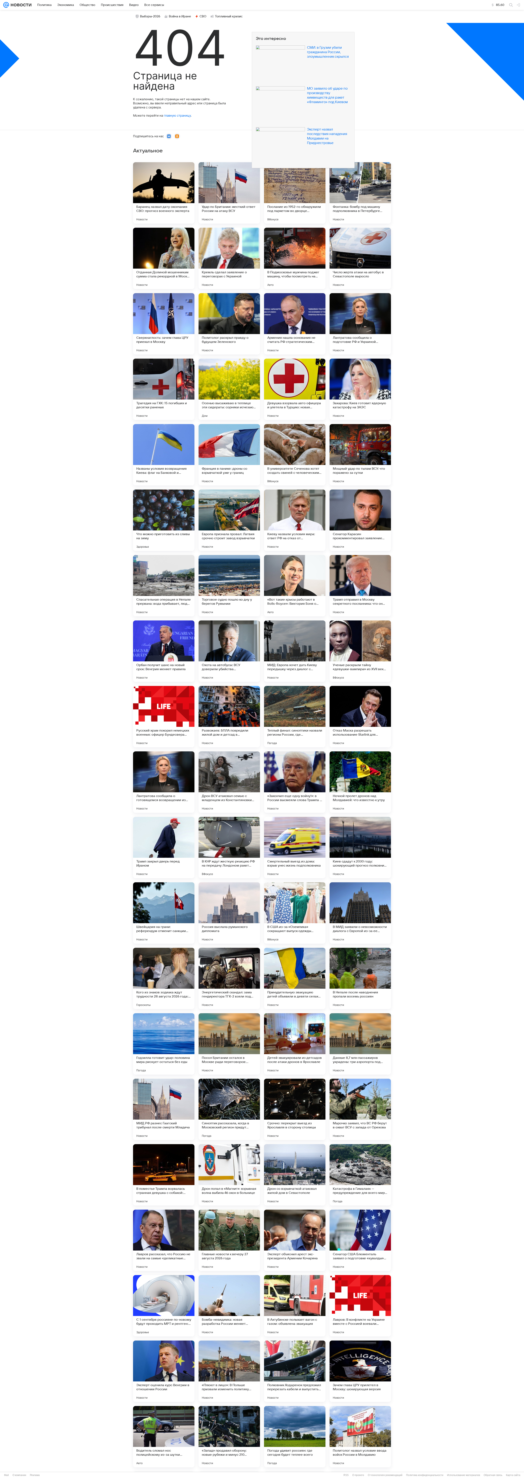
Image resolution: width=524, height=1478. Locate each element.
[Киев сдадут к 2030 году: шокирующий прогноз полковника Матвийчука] (360, 847)
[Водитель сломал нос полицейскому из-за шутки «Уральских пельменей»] (163, 1436)
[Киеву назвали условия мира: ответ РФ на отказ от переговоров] (294, 520)
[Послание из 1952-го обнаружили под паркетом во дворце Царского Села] (294, 193)
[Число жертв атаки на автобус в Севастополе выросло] (360, 258)
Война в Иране (180, 16)
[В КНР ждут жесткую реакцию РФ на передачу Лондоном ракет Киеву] (229, 847)
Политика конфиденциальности (424, 1475)
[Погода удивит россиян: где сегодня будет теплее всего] (294, 1436)
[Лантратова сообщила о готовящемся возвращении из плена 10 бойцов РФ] (163, 782)
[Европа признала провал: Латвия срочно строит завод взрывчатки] (229, 520)
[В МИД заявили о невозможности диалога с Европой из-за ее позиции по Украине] (360, 913)
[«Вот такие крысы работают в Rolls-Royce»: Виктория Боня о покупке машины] (294, 585)
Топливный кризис (229, 16)
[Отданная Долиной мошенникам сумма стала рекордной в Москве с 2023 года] (163, 258)
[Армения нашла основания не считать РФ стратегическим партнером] (294, 324)
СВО (203, 16)
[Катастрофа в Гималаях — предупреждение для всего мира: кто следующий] (360, 1175)
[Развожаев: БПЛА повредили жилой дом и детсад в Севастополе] (229, 716)
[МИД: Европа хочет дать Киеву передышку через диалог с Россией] (294, 651)
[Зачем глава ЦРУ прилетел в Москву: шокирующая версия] (360, 1371)
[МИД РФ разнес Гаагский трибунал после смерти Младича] (163, 1109)
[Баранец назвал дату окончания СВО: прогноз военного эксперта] (163, 193)
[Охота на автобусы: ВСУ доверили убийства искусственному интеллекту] (229, 651)
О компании (19, 1475)
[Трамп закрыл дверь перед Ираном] (163, 847)
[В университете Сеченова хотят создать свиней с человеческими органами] (294, 454)
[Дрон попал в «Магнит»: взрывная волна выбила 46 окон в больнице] (229, 1175)
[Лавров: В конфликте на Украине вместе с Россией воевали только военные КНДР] (360, 1305)
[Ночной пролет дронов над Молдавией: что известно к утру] (360, 782)
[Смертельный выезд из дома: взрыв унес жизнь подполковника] (294, 847)
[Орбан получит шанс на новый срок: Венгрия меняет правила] (163, 651)
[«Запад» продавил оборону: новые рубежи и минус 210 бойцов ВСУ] (229, 1436)
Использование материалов (463, 1475)
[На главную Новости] (20, 5)
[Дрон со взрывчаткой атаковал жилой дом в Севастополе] (294, 1175)
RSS (346, 1475)
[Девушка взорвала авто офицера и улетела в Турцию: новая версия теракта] (294, 389)
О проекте (358, 1475)
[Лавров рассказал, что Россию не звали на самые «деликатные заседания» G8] (163, 1240)
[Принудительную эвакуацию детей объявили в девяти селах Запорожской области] (294, 978)
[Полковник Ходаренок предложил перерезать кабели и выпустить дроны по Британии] (294, 1371)
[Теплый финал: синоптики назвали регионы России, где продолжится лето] (294, 716)
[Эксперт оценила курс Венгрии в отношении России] (163, 1371)
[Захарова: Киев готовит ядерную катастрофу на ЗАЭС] (360, 389)
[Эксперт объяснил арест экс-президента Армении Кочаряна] (294, 1240)
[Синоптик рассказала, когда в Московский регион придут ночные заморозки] (229, 1109)
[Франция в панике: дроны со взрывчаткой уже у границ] (229, 454)
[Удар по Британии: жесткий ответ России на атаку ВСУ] (229, 193)
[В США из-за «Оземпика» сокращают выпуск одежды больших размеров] (294, 913)
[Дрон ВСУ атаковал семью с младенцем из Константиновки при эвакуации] (229, 782)
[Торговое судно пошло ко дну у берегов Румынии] (229, 585)
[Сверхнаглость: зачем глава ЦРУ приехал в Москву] (163, 324)
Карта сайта (513, 1475)
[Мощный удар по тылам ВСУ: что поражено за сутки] (360, 454)
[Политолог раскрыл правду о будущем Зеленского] (229, 324)
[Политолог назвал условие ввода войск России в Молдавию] (360, 1436)
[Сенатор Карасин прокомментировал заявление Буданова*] (360, 520)
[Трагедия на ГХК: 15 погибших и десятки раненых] (163, 389)
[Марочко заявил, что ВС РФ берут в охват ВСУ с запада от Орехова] (360, 1109)
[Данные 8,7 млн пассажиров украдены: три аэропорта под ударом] (360, 1044)
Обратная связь (493, 1475)
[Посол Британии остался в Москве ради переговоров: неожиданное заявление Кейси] (229, 1044)
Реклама (35, 1475)
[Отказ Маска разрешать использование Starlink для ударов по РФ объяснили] (360, 716)
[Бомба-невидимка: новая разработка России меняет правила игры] (229, 1305)
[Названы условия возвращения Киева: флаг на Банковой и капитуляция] (163, 454)
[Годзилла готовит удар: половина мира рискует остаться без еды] (163, 1044)
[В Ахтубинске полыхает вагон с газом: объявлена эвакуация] (294, 1305)
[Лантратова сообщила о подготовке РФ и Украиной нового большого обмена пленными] (360, 324)
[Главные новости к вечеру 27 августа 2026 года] (229, 1240)
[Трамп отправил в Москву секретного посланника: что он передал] (360, 585)
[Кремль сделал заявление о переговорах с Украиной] (229, 258)
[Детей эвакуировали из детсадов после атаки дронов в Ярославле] (294, 1044)
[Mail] (6, 5)
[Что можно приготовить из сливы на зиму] (163, 520)
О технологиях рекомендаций (385, 1475)
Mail (6, 1475)
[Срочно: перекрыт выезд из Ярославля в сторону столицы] (294, 1109)
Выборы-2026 (150, 16)
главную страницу (177, 115)
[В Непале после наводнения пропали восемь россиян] (360, 978)
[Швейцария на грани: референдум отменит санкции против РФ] (163, 913)
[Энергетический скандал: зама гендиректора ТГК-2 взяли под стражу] (229, 978)
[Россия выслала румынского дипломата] (229, 913)
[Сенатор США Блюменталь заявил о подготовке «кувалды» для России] (360, 1240)
